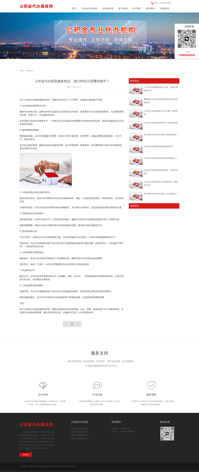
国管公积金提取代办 (79, 428)
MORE (26, 455)
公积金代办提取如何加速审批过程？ (159, 146)
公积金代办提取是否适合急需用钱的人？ (161, 158)
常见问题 (97, 394)
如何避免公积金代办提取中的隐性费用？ (161, 135)
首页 (74, 8)
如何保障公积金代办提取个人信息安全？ (161, 194)
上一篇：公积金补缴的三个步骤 (66, 324)
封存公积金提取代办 (79, 432)
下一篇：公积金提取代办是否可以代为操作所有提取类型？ (78, 324)
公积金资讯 (29, 71)
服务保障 (151, 394)
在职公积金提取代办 (79, 439)
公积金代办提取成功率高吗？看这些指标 (161, 123)
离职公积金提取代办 (79, 435)
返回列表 (72, 324)
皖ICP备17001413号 (67, 466)
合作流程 (43, 394)
